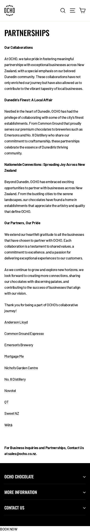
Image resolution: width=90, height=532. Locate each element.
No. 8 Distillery (15, 379)
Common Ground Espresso (24, 333)
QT (6, 402)
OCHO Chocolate (19, 476)
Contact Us (14, 507)
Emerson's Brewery (18, 345)
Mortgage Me (14, 356)
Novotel (10, 390)
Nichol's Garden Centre (21, 368)
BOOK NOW (8, 529)
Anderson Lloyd (16, 322)
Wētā (8, 425)
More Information (20, 492)
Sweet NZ (11, 413)
